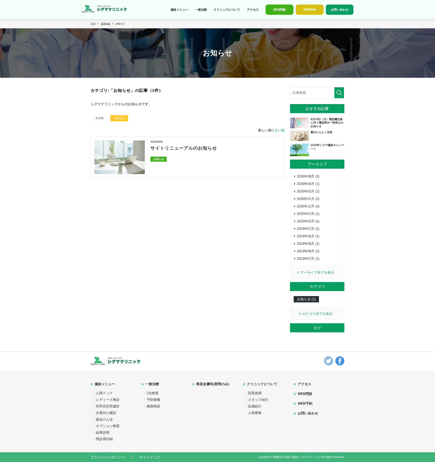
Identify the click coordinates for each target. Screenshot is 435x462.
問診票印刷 (104, 439)
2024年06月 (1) (308, 236)
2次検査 (153, 393)
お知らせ (119, 118)
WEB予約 (305, 403)
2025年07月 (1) (308, 214)
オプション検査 (108, 426)
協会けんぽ (104, 419)
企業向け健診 (106, 413)
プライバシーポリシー (108, 457)
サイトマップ (149, 457)
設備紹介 (255, 406)
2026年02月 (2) (308, 191)
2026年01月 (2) (308, 199)
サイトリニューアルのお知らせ (183, 148)
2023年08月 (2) (308, 251)
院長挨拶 (255, 393)
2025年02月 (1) (308, 221)
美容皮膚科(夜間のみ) (212, 384)
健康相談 (153, 406)
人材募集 (255, 413)
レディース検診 (108, 399)
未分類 (99, 118)
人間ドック (104, 393)
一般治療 (201, 9)
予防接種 (153, 399)
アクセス (253, 9)
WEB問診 (305, 394)
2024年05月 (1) (308, 244)
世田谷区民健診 (108, 406)
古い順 (279, 130)
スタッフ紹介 (258, 399)
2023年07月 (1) (308, 258)
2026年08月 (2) (308, 176)
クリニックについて (227, 9)
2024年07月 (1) (308, 229)
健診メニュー (179, 9)
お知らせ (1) (306, 299)
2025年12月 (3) (308, 206)
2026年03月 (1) (308, 184)
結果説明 (102, 432)
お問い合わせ (308, 413)
